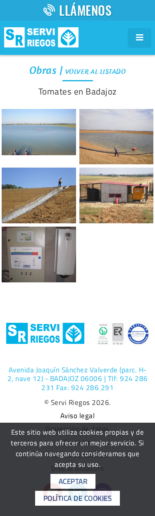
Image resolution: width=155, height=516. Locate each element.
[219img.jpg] (116, 195)
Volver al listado (95, 71)
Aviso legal (77, 416)
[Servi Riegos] (41, 36)
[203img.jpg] (39, 195)
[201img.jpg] (39, 132)
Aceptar (73, 481)
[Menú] (140, 38)
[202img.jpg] (116, 137)
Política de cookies (77, 498)
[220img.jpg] (39, 254)
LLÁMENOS (85, 10)
